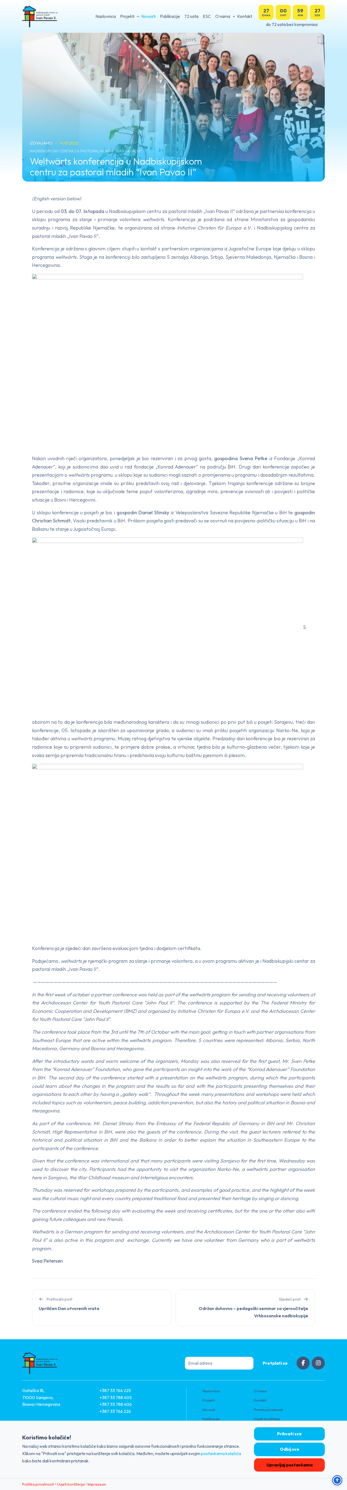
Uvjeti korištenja (267, 1419)
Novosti (148, 16)
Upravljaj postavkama (289, 1465)
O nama (222, 16)
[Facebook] (303, 1363)
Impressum (97, 1484)
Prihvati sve (289, 1433)
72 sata (191, 16)
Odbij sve (289, 1449)
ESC (207, 16)
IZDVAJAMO (41, 143)
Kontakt (244, 16)
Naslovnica (105, 16)
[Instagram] (318, 1363)
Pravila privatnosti (268, 1409)
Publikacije (170, 16)
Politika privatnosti (38, 1484)
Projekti (127, 16)
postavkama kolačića (221, 1453)
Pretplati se (275, 1363)
